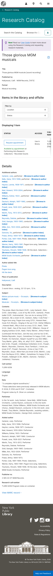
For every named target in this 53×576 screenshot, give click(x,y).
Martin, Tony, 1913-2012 (12, 213)
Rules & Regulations (42, 534)
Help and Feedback (43, 573)
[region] (26, 143)
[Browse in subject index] (31, 302)
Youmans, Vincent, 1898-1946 (14, 250)
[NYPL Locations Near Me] (33, 3)
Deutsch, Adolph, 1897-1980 (13, 201)
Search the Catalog (13, 32)
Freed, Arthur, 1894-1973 (12, 236)
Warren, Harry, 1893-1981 (12, 244)
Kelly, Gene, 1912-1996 (11, 179)
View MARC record (11, 492)
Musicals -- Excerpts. (10, 302)
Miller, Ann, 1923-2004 (11, 227)
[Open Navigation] (48, 3)
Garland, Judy (7, 176)
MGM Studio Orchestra (11, 255)
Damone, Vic (7, 233)
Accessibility (45, 526)
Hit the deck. (7, 272)
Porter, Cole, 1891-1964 (11, 239)
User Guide (25, 43)
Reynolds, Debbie (9, 218)
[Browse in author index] (34, 176)
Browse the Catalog (36, 32)
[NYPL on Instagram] (42, 520)
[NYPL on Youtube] (47, 520)
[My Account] (26, 3)
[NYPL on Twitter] (36, 520)
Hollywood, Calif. (8, 280)
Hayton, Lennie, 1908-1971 (13, 185)
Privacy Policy (44, 530)
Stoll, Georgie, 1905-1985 (12, 221)
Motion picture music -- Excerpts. (15, 296)
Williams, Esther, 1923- (11, 196)
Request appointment (14, 143)
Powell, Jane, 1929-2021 (12, 207)
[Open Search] (41, 3)
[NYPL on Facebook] (31, 520)
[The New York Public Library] (3, 3)
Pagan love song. (9, 269)
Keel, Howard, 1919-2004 (12, 190)
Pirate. (4, 266)
